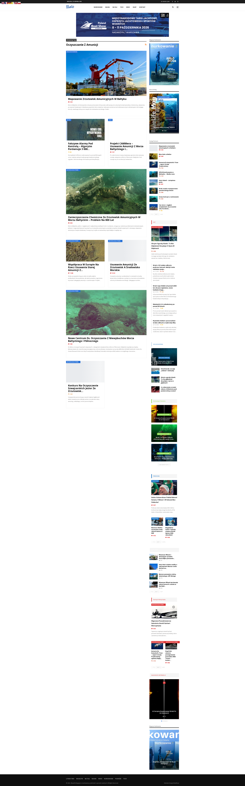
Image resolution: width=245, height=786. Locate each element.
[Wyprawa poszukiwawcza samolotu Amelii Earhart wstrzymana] (164, 611)
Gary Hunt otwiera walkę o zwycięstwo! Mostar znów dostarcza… (168, 566)
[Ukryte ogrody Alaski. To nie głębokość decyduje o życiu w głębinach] (164, 233)
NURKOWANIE (98, 7)
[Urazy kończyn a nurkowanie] (153, 199)
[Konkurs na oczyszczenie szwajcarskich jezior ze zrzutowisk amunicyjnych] (85, 371)
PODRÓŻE (118, 779)
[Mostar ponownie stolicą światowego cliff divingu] (153, 576)
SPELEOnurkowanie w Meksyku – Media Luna (167, 173)
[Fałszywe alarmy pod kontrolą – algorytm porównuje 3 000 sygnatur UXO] (85, 129)
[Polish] (19, 3)
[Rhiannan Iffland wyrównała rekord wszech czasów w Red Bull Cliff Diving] (153, 585)
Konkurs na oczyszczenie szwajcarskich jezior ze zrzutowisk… (83, 388)
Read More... (72, 113)
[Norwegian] (16, 3)
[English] (3, 3)
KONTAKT (142, 7)
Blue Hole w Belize (165, 154)
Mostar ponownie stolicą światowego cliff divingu (167, 575)
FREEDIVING (155, 481)
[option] (164, 114)
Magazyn (79, 779)
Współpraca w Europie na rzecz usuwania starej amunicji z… (83, 267)
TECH (121, 7)
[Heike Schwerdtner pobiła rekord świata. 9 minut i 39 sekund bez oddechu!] (164, 487)
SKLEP (134, 7)
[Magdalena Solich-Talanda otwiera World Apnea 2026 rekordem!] (171, 522)
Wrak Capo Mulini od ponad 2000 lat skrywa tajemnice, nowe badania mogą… (165, 288)
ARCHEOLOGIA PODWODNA (73, 170)
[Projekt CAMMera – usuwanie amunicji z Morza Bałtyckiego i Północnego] (127, 129)
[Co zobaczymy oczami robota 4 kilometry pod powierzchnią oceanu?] (155, 389)
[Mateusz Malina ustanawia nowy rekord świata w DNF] (157, 522)
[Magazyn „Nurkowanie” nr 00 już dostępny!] (164, 750)
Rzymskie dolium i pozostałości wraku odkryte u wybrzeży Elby (164, 322)
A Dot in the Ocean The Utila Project (164, 682)
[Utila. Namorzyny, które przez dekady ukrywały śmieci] (164, 699)
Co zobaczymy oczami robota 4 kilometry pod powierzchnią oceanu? (169, 389)
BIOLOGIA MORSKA (72, 52)
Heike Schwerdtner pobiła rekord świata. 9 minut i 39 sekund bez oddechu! (164, 499)
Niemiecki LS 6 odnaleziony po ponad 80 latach (164, 305)
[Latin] (12, 3)
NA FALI (115, 7)
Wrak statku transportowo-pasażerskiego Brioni (168, 189)
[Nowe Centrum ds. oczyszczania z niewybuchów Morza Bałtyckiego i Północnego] (106, 312)
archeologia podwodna (164, 97)
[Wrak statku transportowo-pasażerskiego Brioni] (153, 191)
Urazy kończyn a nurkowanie (169, 197)
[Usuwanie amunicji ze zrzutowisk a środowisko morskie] (127, 250)
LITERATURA (70, 779)
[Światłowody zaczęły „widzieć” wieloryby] (155, 371)
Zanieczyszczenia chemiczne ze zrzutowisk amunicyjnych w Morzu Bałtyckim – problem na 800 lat (104, 218)
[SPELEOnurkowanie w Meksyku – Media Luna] (153, 174)
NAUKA (107, 7)
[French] (6, 3)
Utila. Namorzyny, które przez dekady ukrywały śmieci (164, 362)
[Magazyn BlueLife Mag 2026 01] (164, 114)
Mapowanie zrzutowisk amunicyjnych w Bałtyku (97, 99)
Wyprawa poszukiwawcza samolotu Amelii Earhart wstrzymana (161, 623)
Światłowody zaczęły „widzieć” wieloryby (168, 370)
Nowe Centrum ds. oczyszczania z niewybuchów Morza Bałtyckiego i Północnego (101, 339)
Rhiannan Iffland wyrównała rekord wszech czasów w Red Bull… (168, 584)
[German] (9, 3)
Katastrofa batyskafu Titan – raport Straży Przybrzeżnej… (168, 164)
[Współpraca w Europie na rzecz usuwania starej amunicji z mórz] (85, 250)
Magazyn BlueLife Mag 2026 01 (164, 127)
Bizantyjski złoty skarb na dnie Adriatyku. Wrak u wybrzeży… (164, 457)
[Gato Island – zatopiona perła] (153, 182)
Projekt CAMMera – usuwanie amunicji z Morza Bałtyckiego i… (126, 146)
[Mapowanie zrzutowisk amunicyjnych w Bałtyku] (106, 73)
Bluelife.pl (176, 783)
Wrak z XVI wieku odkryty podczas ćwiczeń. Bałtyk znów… (164, 438)
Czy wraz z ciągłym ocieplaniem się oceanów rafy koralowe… (167, 207)
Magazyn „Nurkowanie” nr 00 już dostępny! (164, 763)
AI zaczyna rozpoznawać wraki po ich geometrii (164, 419)
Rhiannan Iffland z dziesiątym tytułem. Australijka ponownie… (167, 556)
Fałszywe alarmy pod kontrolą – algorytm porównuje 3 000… (80, 146)
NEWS (128, 7)
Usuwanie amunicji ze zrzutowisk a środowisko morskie (125, 267)
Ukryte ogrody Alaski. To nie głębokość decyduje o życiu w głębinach (162, 245)
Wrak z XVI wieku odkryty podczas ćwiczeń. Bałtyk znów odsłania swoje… (164, 267)
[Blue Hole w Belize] (153, 156)
